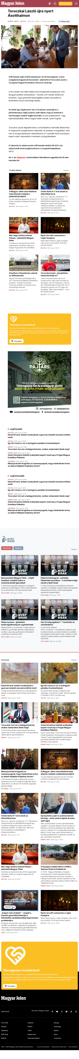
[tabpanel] (39, 600)
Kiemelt (3, 1026)
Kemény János (13, 21)
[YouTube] (57, 1011)
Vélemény (4, 1030)
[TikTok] (71, 1011)
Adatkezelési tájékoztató (59, 1047)
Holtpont (30, 1023)
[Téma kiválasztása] (50, 3)
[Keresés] (55, 3)
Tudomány (57, 1038)
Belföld (23, 21)
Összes (66, 170)
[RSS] (76, 1011)
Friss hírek (4, 1023)
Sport (56, 1034)
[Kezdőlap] (12, 4)
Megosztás (65, 21)
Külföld (30, 1026)
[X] (62, 1011)
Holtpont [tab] (18, 548)
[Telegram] (66, 1011)
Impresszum (5, 1011)
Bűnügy (56, 1023)
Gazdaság (57, 1026)
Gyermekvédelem (34, 1038)
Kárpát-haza (32, 1034)
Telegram (20, 157)
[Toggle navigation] (76, 3)
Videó (30, 1030)
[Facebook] (52, 1011)
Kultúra (56, 1030)
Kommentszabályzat (43, 1047)
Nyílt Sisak (4, 1034)
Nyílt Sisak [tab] (7, 548)
